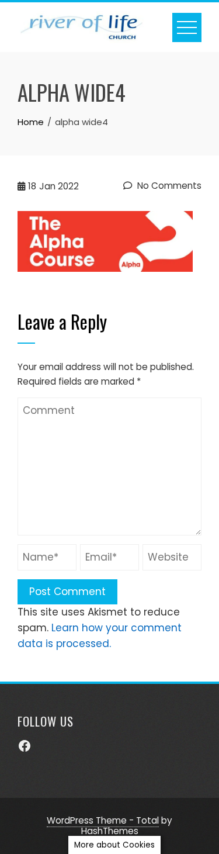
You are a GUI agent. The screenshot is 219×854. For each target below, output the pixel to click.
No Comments (168, 185)
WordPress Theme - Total (103, 820)
